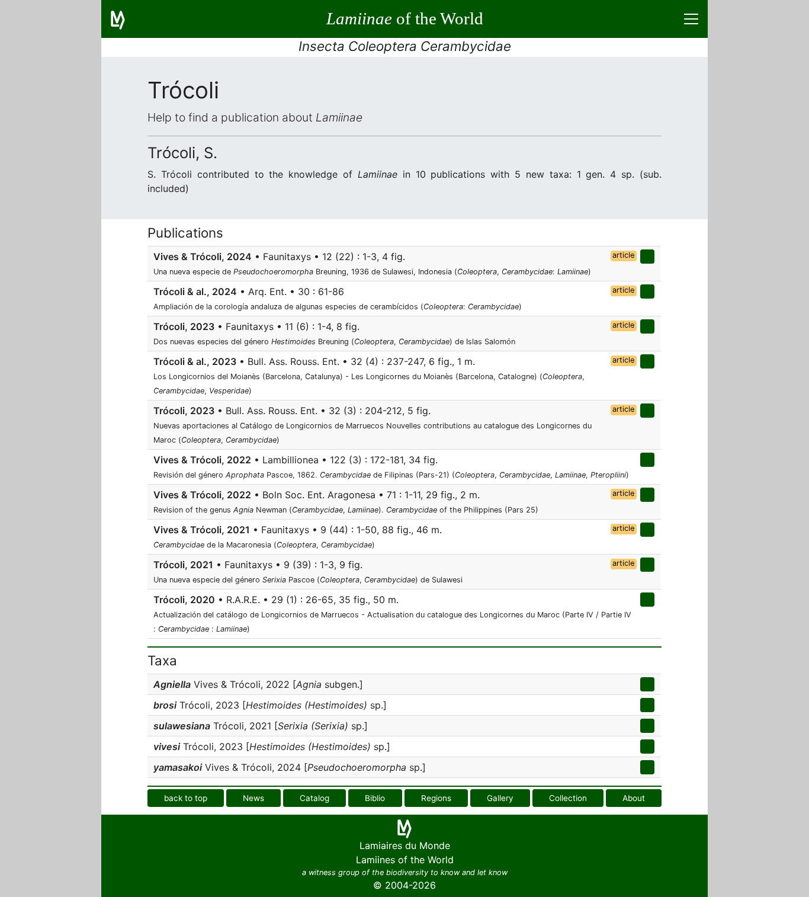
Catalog (314, 798)
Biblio (375, 798)
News (253, 798)
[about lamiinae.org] (125, 19)
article (623, 255)
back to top (185, 798)
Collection (568, 798)
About (633, 798)
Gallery (500, 798)
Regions (436, 798)
